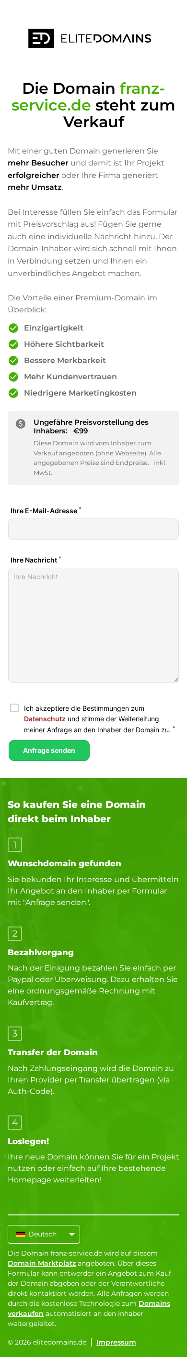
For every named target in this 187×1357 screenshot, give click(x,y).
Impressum (116, 1342)
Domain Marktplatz (42, 1263)
